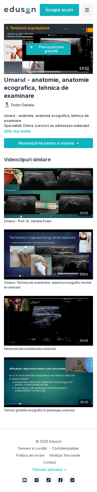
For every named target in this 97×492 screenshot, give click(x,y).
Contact (49, 462)
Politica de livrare (30, 455)
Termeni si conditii (32, 448)
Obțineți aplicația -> (49, 469)
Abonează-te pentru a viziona (46, 143)
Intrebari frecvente (64, 455)
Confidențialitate (65, 448)
